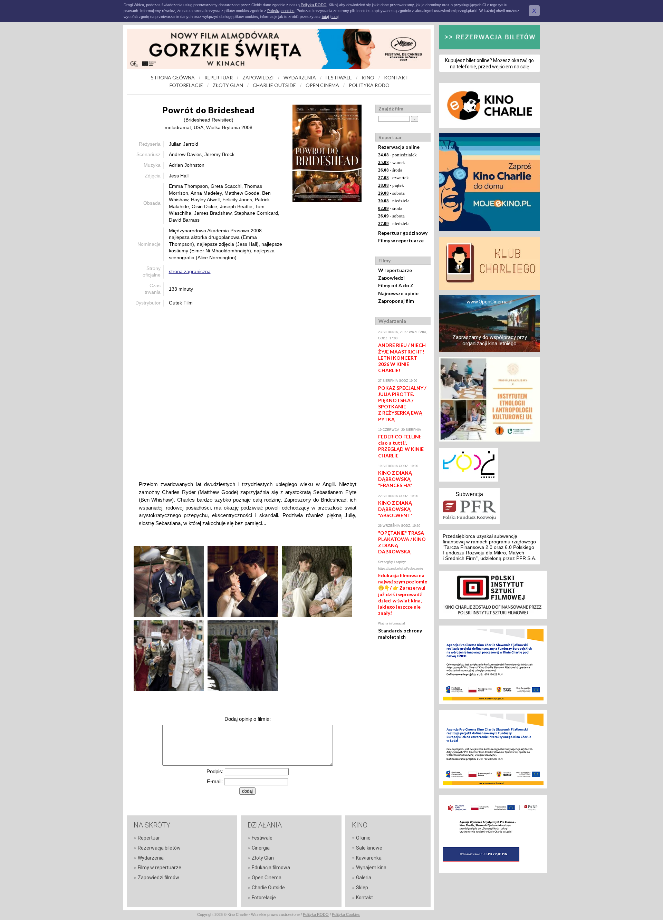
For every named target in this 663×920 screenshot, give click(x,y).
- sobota (391, 193)
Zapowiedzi (391, 278)
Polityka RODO (316, 914)
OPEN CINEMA (322, 85)
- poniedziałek (397, 154)
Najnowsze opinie (398, 293)
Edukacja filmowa (271, 867)
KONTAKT (396, 77)
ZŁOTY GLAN (228, 85)
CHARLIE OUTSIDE (274, 85)
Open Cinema (266, 877)
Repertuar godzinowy (402, 233)
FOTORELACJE (186, 85)
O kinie (363, 838)
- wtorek (391, 162)
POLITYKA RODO (369, 85)
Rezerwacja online (399, 147)
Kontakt (364, 897)
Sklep (362, 887)
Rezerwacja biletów (159, 848)
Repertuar (149, 838)
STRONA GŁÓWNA (173, 77)
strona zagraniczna (190, 271)
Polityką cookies (281, 11)
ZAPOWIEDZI (258, 77)
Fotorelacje (264, 897)
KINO (368, 77)
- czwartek (393, 177)
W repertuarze (395, 270)
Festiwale (262, 838)
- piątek (391, 185)
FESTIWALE (339, 77)
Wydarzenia (151, 858)
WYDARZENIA (300, 77)
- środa (390, 170)
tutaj (325, 16)
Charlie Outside (268, 887)
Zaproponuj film (396, 301)
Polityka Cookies (346, 914)
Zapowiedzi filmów (158, 877)
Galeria (363, 877)
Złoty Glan (263, 858)
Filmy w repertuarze (401, 240)
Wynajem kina (371, 867)
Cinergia (261, 848)
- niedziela (394, 200)
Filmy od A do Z (395, 285)
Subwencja (469, 494)
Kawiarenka (369, 858)
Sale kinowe (369, 848)
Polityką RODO (314, 5)
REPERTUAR (218, 77)
